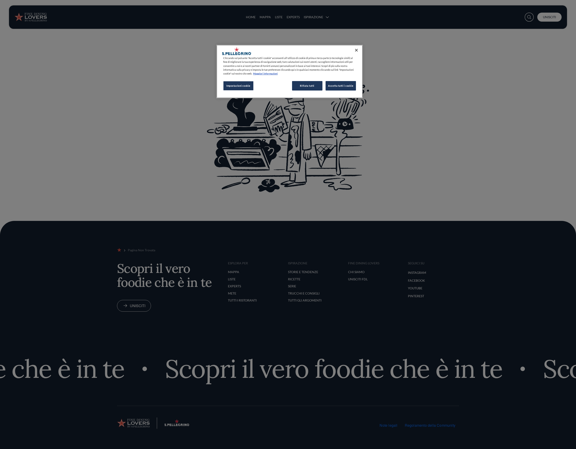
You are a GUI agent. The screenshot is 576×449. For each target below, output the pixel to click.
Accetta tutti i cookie (340, 85)
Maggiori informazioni (265, 73)
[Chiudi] (356, 50)
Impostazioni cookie (238, 85)
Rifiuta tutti (307, 85)
